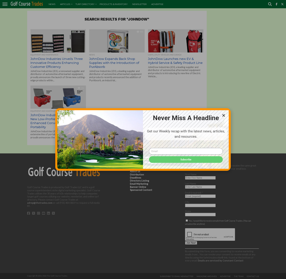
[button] (223, 115)
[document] (143, 139)
